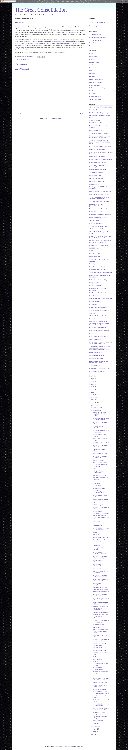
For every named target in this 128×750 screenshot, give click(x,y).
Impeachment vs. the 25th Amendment (100, 267)
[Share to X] (41, 57)
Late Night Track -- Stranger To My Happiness (101, 528)
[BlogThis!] (39, 57)
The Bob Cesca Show (95, 34)
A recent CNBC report (41, 29)
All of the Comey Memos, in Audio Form (100, 146)
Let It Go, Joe (93, 264)
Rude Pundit (92, 93)
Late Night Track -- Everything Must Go (99, 552)
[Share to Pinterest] (44, 57)
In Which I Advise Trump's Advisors (99, 245)
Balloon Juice (93, 56)
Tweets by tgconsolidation (97, 22)
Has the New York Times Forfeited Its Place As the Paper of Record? (100, 241)
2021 (93, 392)
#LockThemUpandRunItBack (97, 327)
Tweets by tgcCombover (96, 26)
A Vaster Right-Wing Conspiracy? (99, 310)
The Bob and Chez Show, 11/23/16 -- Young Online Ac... (101, 517)
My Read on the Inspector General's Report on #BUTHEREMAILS (99, 136)
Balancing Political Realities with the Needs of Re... (101, 708)
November (96, 410)
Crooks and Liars (94, 68)
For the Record (93, 319)
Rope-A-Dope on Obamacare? (97, 561)
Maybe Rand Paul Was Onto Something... (101, 431)
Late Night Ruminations (99, 689)
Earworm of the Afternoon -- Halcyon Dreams (101, 621)
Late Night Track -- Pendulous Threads (99, 565)
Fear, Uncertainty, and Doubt (97, 169)
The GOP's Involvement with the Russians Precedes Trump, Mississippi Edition (100, 142)
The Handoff (96, 627)
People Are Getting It (95, 352)
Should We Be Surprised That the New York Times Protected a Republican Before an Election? (100, 323)
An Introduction (97, 659)
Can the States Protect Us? (97, 355)
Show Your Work (94, 220)
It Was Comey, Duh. (94, 253)
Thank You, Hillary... (98, 720)
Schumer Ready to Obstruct (100, 537)
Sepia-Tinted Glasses (95, 339)
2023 (93, 386)
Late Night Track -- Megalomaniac (98, 584)
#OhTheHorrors (24, 59)
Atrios (91, 53)
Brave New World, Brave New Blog (99, 368)
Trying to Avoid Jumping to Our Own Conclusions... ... (100, 580)
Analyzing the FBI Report (96, 371)
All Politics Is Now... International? (99, 133)
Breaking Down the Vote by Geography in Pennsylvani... (100, 608)
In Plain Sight (93, 304)
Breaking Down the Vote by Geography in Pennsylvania (100, 616)
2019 (93, 397)
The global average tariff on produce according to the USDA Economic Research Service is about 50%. (49, 43)
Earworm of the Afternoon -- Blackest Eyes (101, 524)
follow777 (67, 746)
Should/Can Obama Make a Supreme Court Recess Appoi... (100, 631)
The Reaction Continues (99, 475)
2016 (93, 405)
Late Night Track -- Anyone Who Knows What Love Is (101, 692)
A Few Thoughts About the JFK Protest (100, 298)
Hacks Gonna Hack (94, 256)
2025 (93, 381)
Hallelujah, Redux (94, 248)
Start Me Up (92, 43)
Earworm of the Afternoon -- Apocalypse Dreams (101, 640)
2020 (93, 394)
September (96, 726)
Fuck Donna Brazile (94, 184)
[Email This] (38, 57)
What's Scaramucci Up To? (96, 229)
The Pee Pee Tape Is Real (96, 172)
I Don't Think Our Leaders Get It (98, 336)
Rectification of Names (95, 91)
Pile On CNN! (96, 521)
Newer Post (19, 114)
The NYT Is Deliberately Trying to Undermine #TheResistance (99, 197)
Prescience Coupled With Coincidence (100, 214)
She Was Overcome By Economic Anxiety (99, 450)
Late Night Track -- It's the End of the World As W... (100, 679)
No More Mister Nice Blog (97, 88)
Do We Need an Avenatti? (96, 130)
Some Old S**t (97, 486)
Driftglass (92, 73)
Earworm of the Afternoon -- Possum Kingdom (101, 423)
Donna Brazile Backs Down (97, 181)
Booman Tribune (94, 62)
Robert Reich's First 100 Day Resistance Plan (101, 599)
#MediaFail (96, 532)
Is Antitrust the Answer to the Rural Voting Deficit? (100, 588)
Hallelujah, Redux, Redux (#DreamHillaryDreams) (96, 205)
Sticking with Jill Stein (99, 488)
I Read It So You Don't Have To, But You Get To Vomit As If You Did (100, 342)
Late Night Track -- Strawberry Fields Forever (101, 512)
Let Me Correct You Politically (98, 293)
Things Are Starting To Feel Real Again (100, 272)
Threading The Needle (95, 110)
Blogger (80, 746)
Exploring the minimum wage (101, 591)
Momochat (92, 46)
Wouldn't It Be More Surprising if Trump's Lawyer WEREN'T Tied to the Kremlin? (101, 237)
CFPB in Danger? (98, 505)
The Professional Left (95, 40)
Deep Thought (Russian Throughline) (100, 191)
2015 (93, 735)
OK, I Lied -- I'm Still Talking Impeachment (101, 107)
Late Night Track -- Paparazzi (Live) (98, 668)
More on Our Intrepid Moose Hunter (99, 209)
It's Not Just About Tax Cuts (97, 269)
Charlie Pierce (93, 65)
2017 (93, 402)
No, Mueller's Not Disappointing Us (99, 112)
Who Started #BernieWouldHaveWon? (100, 159)
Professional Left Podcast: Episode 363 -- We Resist (101, 603)
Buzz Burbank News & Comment (98, 37)
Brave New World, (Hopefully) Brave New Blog (100, 716)
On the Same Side (94, 313)
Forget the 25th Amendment (97, 149)
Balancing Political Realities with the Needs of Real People (99, 361)
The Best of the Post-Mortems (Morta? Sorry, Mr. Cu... (100, 663)
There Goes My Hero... (95, 365)
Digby (91, 70)
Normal (91, 333)
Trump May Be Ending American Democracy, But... (98, 166)
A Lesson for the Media (96, 358)
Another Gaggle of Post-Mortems (99, 330)
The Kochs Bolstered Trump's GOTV (99, 540)
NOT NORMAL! (97, 647)
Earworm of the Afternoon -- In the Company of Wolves (101, 575)
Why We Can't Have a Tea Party (98, 307)
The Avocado (96, 657)
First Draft (92, 76)
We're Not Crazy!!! (94, 120)
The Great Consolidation (41, 10)
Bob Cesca (92, 59)
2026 (93, 379)
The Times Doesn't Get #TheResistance (100, 201)
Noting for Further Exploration (98, 471)
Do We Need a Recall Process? (98, 217)
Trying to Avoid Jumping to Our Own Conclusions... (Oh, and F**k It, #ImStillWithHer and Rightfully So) (99, 348)
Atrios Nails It (97, 676)
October (95, 723)
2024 (93, 384)
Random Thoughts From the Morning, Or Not (101, 704)
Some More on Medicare (100, 682)
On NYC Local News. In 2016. (101, 443)
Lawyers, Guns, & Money (96, 79)
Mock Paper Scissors (95, 85)
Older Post (82, 114)
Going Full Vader (94, 282)
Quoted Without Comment (100, 612)
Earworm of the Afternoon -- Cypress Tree (101, 456)
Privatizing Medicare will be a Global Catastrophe (101, 418)
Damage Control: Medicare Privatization (100, 685)
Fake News (96, 534)
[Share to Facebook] (43, 57)
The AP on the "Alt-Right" (100, 453)
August (95, 729)
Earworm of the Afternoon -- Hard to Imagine (101, 594)
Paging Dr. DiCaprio (98, 460)
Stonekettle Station (95, 96)
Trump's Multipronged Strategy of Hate (99, 491)
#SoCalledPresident (95, 285)
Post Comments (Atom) (54, 118)
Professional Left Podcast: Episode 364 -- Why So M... (100, 500)
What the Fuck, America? (96, 223)
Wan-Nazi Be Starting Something (98, 316)
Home (51, 114)
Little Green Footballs (95, 82)
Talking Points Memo (95, 99)
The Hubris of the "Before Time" (98, 226)
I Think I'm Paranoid (95, 175)
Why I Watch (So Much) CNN (97, 162)
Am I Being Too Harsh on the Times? (99, 194)
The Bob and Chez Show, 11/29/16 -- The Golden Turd (100, 414)
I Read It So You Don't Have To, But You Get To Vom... (100, 463)
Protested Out (93, 296)
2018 (93, 400)
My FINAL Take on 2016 (96, 123)
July (94, 731)
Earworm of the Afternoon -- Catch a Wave (101, 446)
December (96, 407)
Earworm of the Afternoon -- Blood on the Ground (101, 508)
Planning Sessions (94, 301)
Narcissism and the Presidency (98, 427)
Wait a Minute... (97, 568)
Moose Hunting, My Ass (96, 211)
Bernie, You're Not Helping (97, 156)
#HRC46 (91, 251)
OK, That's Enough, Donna (96, 178)
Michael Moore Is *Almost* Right (98, 280)
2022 (93, 389)
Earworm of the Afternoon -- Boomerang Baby (101, 557)
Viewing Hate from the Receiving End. (99, 644)
